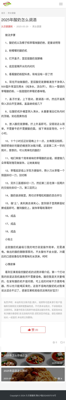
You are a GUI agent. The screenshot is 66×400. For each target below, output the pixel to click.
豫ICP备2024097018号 (46, 395)
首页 (3, 13)
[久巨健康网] (7, 3)
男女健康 (12, 13)
